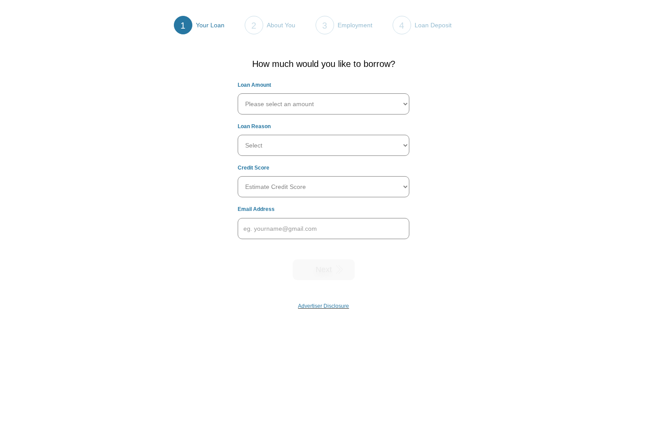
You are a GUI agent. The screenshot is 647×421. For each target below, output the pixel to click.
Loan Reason (254, 126)
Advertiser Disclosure (323, 306)
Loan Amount (254, 85)
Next (324, 269)
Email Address (256, 209)
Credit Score (253, 168)
